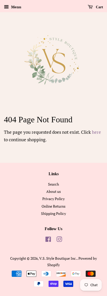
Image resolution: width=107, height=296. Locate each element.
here (96, 132)
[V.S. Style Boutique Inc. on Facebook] (48, 240)
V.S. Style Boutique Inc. (58, 258)
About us (53, 191)
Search (53, 184)
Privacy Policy (53, 198)
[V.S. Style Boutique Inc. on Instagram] (59, 240)
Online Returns (53, 206)
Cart (99, 7)
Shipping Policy (53, 213)
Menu (15, 6)
